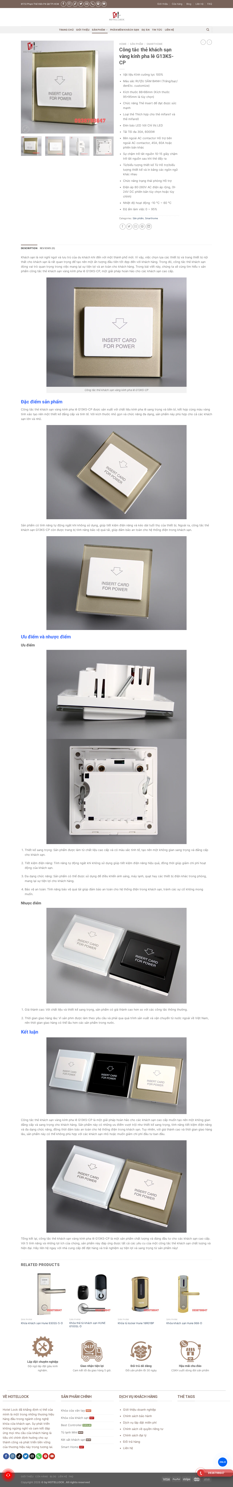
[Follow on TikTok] (75, 4)
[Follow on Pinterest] (98, 4)
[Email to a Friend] (136, 227)
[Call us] (92, 4)
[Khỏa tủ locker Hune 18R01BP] (140, 1293)
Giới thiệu (162, 4)
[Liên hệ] (8, 1475)
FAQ (209, 4)
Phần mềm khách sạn (124, 29)
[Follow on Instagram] (69, 4)
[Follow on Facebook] (63, 4)
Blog (188, 4)
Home (123, 43)
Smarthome (155, 43)
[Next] (107, 87)
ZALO (223, 1462)
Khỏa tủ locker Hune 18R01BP (136, 1323)
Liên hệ (199, 4)
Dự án (145, 29)
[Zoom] (25, 129)
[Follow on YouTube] (104, 4)
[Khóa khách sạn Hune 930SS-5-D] (43, 1293)
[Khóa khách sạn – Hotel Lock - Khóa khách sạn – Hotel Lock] (116, 17)
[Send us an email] (86, 4)
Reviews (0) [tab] (47, 248)
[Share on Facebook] (123, 227)
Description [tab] (29, 248)
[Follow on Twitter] (80, 4)
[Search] (207, 29)
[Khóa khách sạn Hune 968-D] (188, 1293)
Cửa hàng (177, 4)
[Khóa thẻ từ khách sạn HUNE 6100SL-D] (91, 1293)
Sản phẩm (98, 29)
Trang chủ (66, 29)
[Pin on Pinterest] (142, 227)
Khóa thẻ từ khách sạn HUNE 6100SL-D (87, 1324)
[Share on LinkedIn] (149, 227)
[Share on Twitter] (129, 227)
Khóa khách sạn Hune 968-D (184, 1323)
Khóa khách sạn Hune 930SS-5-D (42, 1323)
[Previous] (27, 87)
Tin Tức (157, 29)
